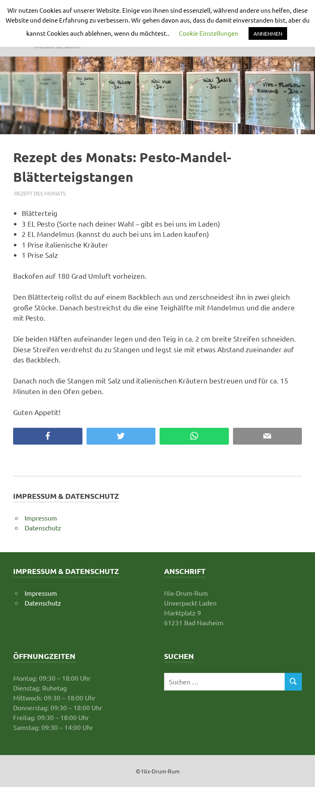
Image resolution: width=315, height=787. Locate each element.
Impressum (41, 518)
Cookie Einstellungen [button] (208, 33)
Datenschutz (43, 527)
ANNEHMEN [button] (267, 33)
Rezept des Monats (40, 193)
